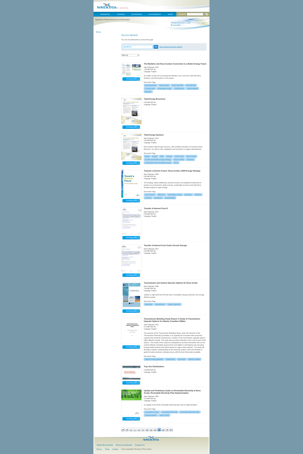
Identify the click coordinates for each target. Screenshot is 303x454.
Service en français (124, 444)
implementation (151, 415)
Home (98, 31)
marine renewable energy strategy (158, 159)
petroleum (158, 198)
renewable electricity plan (189, 412)
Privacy (99, 449)
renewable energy (164, 88)
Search (182, 14)
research (190, 159)
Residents (105, 14)
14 (163, 430)
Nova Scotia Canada (112, 6)
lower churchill (177, 85)
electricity (188, 195)
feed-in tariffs (179, 159)
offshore (198, 195)
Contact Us (140, 444)
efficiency (161, 195)
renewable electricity (169, 412)
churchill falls (191, 85)
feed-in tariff (164, 415)
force (176, 163)
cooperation (170, 359)
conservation (150, 195)
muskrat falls (150, 88)
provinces (181, 359)
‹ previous (127, 429)
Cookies (115, 449)
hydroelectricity (150, 85)
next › (167, 429)
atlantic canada (194, 359)
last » (171, 429)
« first (123, 429)
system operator (174, 304)
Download (131, 79)
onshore (148, 198)
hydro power (164, 85)
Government (155, 14)
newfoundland (192, 88)
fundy (147, 156)
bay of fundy (191, 156)
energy (169, 156)
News (170, 14)
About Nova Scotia (105, 444)
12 (155, 430)
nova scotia (179, 156)
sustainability (170, 198)
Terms (107, 449)
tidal (161, 156)
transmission (160, 304)
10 (147, 430)
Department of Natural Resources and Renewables (112, 20)
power (154, 156)
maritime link (179, 88)
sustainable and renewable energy (158, 163)
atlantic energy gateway (154, 359)
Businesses (136, 14)
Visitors (121, 14)
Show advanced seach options (170, 47)
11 (151, 430)
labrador (148, 92)
